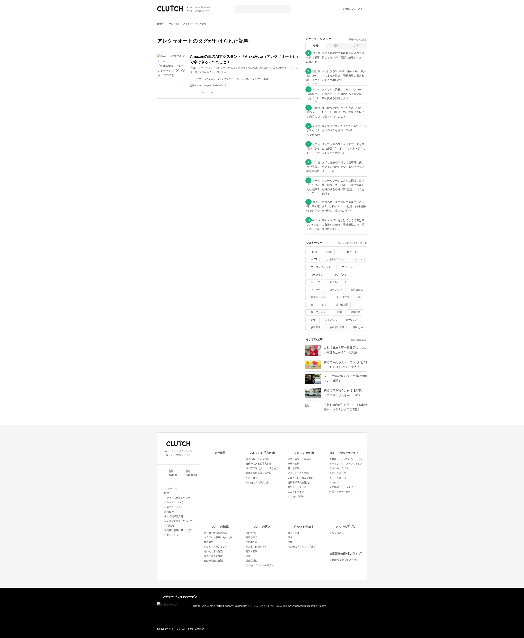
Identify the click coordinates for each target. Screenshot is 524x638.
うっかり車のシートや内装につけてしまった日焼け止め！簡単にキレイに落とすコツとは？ (343, 112)
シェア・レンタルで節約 (301, 477)
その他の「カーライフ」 (342, 487)
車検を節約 (293, 463)
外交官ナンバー (319, 297)
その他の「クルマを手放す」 (303, 546)
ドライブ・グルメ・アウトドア (345, 463)
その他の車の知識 (213, 551)
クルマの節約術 (304, 452)
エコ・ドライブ (296, 491)
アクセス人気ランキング (177, 497)
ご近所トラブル (334, 259)
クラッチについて (173, 502)
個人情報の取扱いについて (178, 521)
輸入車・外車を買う (256, 546)
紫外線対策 (342, 304)
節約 (324, 304)
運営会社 (169, 511)
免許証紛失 (357, 289)
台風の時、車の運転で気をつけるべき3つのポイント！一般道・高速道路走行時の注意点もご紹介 (344, 206)
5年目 (329, 252)
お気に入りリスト (353, 8)
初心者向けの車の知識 (215, 532)
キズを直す (251, 477)
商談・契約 (251, 551)
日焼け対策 (343, 297)
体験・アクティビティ (341, 491)
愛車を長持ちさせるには (259, 473)
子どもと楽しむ (337, 473)
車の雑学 (208, 542)
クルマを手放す (304, 526)
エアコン (357, 259)
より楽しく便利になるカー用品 (345, 459)
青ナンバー (352, 319)
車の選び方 (251, 532)
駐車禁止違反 (337, 327)
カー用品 (220, 452)
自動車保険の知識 (213, 560)
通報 (313, 319)
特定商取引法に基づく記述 (178, 530)
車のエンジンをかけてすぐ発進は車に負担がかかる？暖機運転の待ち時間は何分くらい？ (343, 225)
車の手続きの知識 (213, 556)
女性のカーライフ (338, 468)
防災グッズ (331, 319)
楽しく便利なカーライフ (345, 452)
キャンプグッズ (340, 274)
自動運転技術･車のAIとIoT (346, 553)
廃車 (290, 542)
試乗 (339, 312)
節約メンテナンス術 (298, 473)
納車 (248, 556)
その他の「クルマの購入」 (260, 565)
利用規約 (169, 525)
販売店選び (251, 560)
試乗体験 (356, 312)
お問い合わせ (171, 535)
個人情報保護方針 (173, 516)
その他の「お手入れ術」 (259, 482)
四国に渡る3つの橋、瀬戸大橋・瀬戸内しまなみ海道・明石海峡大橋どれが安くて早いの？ (344, 76)
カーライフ (317, 274)
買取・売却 (293, 532)
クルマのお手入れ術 (262, 452)
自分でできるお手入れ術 (259, 463)
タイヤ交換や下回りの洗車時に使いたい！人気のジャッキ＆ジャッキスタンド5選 (343, 167)
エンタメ (334, 482)
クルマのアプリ (346, 526)
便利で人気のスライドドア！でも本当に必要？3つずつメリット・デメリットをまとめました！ (344, 148)
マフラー (316, 289)
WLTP (314, 259)
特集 (166, 493)
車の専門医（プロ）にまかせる (262, 468)
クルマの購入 (262, 526)
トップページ (171, 488)
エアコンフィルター (322, 267)
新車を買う (251, 537)
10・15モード (349, 252)
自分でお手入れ (319, 312)
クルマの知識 (220, 526)
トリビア (316, 282)
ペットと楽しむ (337, 477)
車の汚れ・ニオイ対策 (257, 459)
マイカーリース (338, 282)
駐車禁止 (316, 327)
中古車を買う (253, 542)
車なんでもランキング (215, 546)
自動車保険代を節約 (298, 482)
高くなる (358, 327)
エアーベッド (349, 267)
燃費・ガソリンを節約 (299, 459)
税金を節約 (293, 468)
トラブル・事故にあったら (218, 537)
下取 (290, 537)
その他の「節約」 (297, 496)
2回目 (314, 252)
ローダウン (336, 289)
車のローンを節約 (297, 487)
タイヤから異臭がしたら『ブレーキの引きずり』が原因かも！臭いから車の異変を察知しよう (343, 94)
